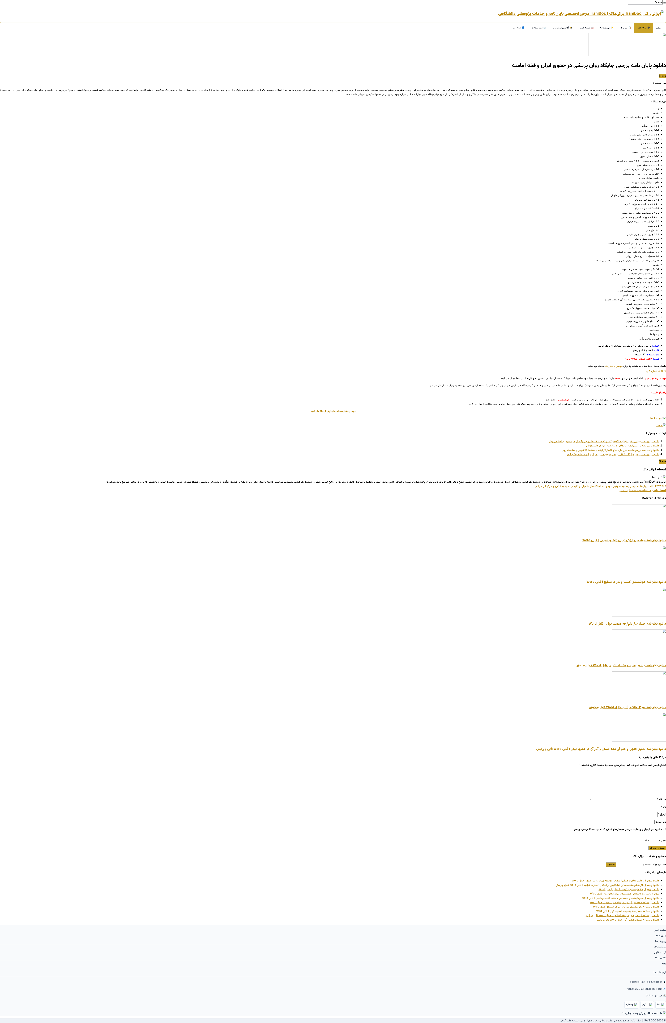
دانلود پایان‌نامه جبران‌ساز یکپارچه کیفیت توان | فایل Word (627, 623)
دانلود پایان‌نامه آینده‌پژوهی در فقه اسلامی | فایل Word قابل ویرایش (621, 665)
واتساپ (629, 1004)
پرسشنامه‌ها (660, 947)
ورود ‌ (663, 963)
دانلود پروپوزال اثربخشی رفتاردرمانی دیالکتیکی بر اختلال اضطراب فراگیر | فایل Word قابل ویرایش (607, 885)
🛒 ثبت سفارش (538, 28)
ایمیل (662, 814)
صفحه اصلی (660, 930)
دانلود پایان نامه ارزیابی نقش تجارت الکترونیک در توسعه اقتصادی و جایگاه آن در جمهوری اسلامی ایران (604, 441)
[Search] (664, 2)
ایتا (658, 1004)
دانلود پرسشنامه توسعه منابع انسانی (642, 490)
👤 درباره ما (518, 28)
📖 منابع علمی (586, 28)
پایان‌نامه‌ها (660, 936)
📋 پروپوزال (625, 28)
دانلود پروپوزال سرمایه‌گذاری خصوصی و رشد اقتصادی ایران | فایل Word (620, 898)
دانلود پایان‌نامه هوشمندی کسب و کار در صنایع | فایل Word (626, 582)
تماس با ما (660, 958)
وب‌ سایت (660, 822)
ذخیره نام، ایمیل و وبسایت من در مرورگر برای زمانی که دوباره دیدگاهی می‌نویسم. (618, 829)
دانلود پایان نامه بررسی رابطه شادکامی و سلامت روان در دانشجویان (622, 446)
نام (663, 807)
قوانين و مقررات (614, 366)
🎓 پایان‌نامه (643, 28)
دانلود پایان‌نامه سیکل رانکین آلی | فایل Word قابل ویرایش (627, 707)
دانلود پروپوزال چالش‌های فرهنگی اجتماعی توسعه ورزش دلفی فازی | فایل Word (615, 881)
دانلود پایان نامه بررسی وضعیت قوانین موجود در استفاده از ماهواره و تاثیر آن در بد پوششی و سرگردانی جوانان (600, 486)
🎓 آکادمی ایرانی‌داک (563, 28)
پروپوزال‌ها (660, 941)
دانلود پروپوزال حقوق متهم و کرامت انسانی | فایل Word (629, 889)
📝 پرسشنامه (606, 28)
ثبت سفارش (660, 952)
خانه (658, 28)
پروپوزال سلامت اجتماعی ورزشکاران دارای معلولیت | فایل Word (624, 894)
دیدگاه (661, 800)
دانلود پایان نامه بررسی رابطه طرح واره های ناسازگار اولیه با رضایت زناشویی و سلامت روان (610, 450)
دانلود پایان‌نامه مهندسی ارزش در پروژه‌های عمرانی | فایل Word (624, 540)
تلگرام (645, 1004)
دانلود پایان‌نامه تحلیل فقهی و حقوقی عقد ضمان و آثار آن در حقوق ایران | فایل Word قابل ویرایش (601, 749)
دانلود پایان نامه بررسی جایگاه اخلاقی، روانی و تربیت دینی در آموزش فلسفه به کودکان (613, 454)
